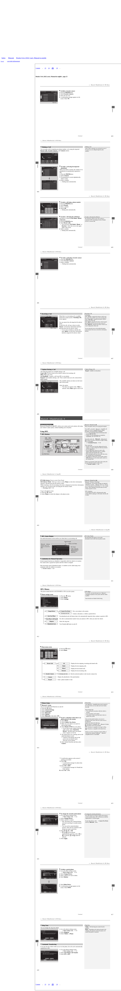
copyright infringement (13, 61)
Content (38, 68)
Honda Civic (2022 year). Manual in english (31, 58)
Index (3, 58)
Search (2, 61)
